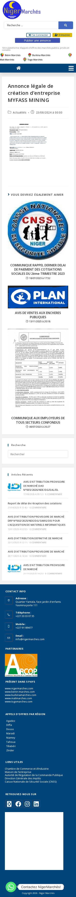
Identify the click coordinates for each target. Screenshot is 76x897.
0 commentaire (53, 494)
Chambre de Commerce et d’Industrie (27, 768)
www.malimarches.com (18, 698)
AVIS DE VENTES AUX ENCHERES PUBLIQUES (38, 315)
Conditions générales (23, 886)
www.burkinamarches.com (20, 695)
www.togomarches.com (18, 701)
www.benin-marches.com (20, 691)
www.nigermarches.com (19, 688)
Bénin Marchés (12, 55)
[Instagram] (27, 804)
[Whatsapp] (11, 887)
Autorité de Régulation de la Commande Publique (34, 775)
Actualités (19, 112)
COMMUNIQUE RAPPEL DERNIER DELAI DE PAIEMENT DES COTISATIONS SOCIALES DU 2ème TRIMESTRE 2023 (38, 269)
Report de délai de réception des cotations (35, 503)
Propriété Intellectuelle (51, 886)
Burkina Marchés (41, 55)
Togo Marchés (34, 59)
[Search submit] (65, 25)
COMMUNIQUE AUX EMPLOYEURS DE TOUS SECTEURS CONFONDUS (38, 420)
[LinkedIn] (36, 804)
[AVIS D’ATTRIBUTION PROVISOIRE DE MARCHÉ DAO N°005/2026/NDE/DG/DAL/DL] (14, 487)
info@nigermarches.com (30, 639)
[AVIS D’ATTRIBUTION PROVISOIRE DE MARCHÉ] (14, 569)
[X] (9, 804)
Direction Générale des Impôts (23, 778)
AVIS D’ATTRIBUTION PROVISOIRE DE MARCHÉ (36, 551)
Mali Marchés (7, 59)
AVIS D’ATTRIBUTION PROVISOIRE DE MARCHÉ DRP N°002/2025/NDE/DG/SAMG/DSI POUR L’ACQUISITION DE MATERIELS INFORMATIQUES (37, 520)
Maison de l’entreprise (18, 772)
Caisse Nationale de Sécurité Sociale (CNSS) (31, 781)
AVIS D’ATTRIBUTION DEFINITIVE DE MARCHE (35, 538)
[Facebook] (18, 804)
